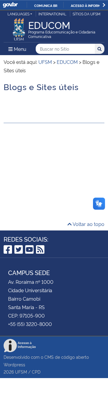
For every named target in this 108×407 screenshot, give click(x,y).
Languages (18, 13)
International (52, 13)
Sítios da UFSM (86, 13)
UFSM (21, 371)
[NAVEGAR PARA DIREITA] (104, 5)
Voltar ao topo (88, 224)
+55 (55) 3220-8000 (30, 324)
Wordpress (14, 364)
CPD (36, 371)
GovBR (10, 5)
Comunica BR (45, 5)
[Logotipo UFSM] (19, 27)
